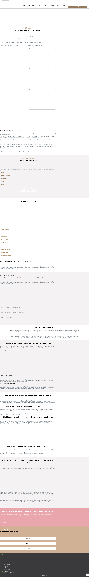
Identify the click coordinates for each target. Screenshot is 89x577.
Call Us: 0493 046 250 (73, 7)
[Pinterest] (7, 567)
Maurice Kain (3, 184)
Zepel (2, 173)
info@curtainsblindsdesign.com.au (23, 519)
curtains (17, 277)
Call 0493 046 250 (10, 519)
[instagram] (5, 567)
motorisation (25, 263)
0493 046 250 (7, 569)
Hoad (2, 179)
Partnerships (52, 5)
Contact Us (64, 5)
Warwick (3, 172)
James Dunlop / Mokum (5, 175)
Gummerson (3, 176)
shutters (24, 277)
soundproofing (7, 147)
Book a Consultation (82, 7)
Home (24, 5)
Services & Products (31, 5)
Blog (57, 5)
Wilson (2, 182)
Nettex (2, 181)
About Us (44, 5)
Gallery (39, 5)
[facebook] (3, 567)
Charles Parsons (4, 178)
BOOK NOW (4, 522)
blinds (20, 277)
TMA (46, 575)
